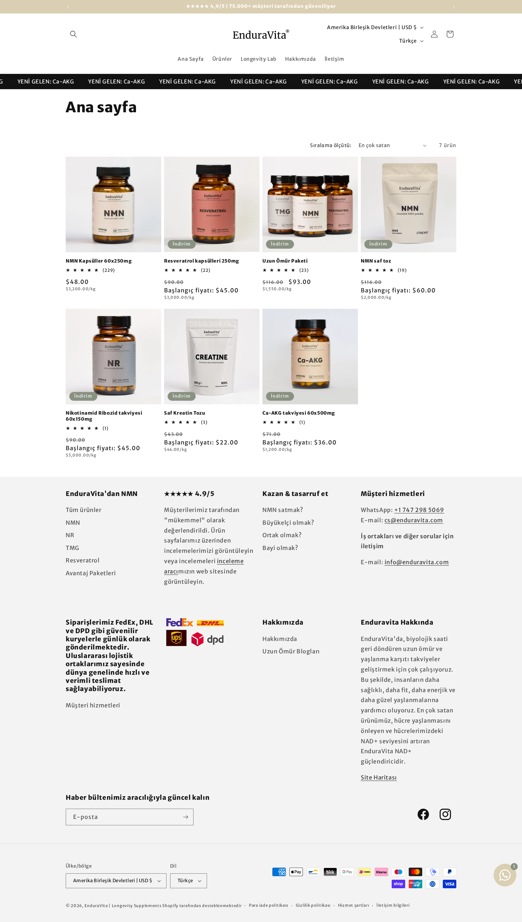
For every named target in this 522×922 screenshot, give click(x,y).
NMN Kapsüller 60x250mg (99, 261)
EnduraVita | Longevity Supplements (123, 905)
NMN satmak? (282, 509)
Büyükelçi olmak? (288, 522)
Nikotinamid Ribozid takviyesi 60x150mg (104, 416)
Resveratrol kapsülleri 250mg (201, 261)
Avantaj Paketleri (91, 573)
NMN (73, 522)
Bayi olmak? (280, 547)
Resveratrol (83, 560)
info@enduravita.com (417, 562)
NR (70, 535)
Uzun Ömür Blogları (291, 651)
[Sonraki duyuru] (454, 7)
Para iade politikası (268, 905)
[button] (73, 34)
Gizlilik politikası (313, 905)
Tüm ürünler (84, 509)
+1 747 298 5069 (419, 509)
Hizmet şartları (353, 905)
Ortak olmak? (281, 535)
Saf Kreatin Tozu (184, 413)
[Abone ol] (185, 817)
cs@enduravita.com (414, 520)
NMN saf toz (376, 261)
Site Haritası (379, 777)
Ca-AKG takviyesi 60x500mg (298, 413)
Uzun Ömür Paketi (285, 261)
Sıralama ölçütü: (330, 145)
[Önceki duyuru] (68, 7)
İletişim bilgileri (393, 905)
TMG (72, 547)
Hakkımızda (279, 638)
